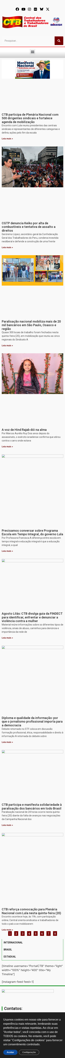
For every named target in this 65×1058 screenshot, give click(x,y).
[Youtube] (23, 9)
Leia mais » (7, 138)
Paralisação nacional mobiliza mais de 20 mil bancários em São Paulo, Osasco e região (31, 325)
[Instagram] (29, 9)
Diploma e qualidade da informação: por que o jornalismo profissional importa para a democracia (32, 721)
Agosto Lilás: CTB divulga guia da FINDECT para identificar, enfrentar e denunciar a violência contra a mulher (32, 617)
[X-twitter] (47, 9)
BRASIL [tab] (8, 949)
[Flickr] (35, 9)
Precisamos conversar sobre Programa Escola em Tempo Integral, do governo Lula (32, 532)
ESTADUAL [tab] (10, 956)
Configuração (29, 1052)
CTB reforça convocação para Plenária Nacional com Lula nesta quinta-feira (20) (31, 911)
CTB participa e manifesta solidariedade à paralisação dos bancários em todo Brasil (32, 806)
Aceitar (10, 1052)
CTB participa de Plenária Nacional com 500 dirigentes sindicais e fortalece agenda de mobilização (30, 118)
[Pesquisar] (59, 40)
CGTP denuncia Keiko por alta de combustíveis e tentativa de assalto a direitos (28, 226)
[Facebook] (17, 9)
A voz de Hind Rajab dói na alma (24, 429)
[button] (32, 51)
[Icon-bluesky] (41, 9)
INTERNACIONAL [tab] (13, 942)
